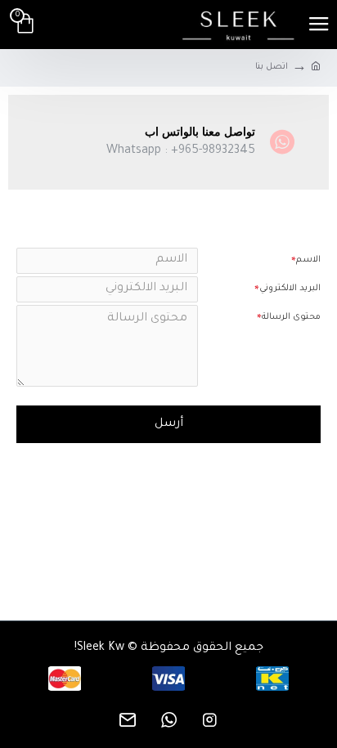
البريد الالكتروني (290, 288)
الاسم (308, 260)
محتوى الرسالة (291, 317)
